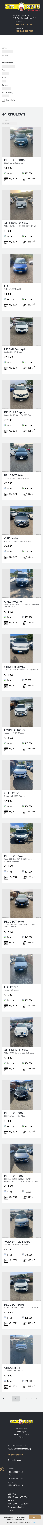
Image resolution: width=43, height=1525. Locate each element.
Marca (4, 48)
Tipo (3, 70)
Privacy (21, 1437)
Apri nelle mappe (15, 1460)
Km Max (5, 85)
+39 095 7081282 (15, 1479)
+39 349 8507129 (15, 1472)
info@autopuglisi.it (15, 1454)
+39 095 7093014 (15, 1485)
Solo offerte (10, 100)
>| (36, 1398)
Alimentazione (7, 63)
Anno (4, 78)
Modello (5, 55)
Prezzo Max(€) (7, 92)
